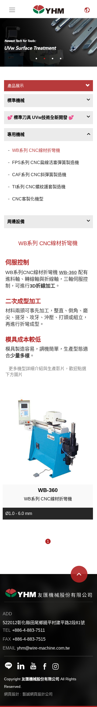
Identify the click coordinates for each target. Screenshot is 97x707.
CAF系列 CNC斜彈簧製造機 (39, 174)
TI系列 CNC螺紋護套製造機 (38, 187)
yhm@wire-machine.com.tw (43, 648)
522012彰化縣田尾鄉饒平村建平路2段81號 (44, 622)
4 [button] (60, 58)
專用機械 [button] (16, 134)
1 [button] (36, 58)
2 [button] (44, 58)
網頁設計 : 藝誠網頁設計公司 (28, 694)
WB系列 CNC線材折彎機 (36, 150)
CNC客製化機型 (27, 199)
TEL (7, 630)
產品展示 (16, 85)
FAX (7, 639)
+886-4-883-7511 (28, 630)
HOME (48, 9)
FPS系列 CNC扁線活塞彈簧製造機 (45, 162)
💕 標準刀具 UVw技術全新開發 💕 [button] (40, 117)
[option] (48, 42)
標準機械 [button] (16, 100)
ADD (7, 614)
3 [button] (52, 58)
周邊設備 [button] (16, 221)
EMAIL (9, 648)
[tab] (48, 100)
